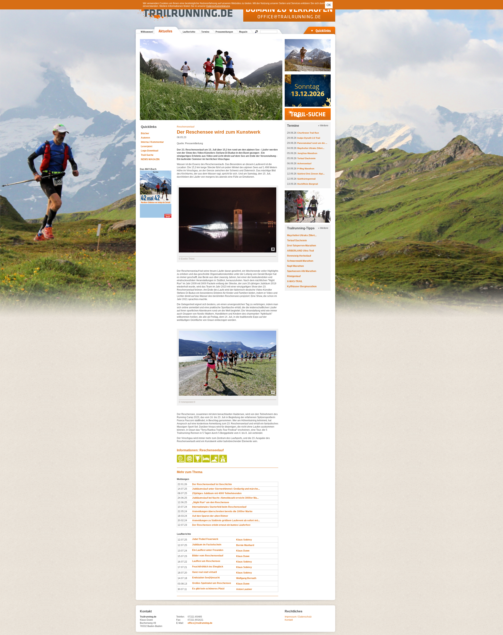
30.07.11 (182, 589)
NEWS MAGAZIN (150, 159)
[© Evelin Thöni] (227, 251)
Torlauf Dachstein (306, 158)
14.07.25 (182, 488)
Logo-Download (149, 150)
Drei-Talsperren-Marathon (301, 245)
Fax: (178, 619)
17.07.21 (182, 567)
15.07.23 (182, 556)
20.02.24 (182, 520)
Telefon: (180, 616)
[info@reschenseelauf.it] (189, 461)
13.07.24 (182, 550)
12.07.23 (182, 525)
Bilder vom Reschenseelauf (207, 555)
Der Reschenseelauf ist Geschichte (212, 484)
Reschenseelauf (185, 126)
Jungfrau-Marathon (307, 153)
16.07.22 (182, 561)
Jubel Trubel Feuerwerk (205, 539)
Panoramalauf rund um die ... (312, 143)
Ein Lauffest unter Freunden (207, 550)
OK (329, 5)
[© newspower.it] (227, 395)
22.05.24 (182, 511)
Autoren (145, 137)
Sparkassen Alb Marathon (301, 271)
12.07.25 (182, 539)
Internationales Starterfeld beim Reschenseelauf (219, 507)
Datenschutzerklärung (218, 6)
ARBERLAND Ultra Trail (300, 250)
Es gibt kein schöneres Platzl (208, 588)
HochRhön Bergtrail (307, 184)
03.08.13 (182, 583)
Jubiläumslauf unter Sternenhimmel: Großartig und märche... (226, 488)
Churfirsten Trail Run (308, 133)
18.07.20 (182, 572)
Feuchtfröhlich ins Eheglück (207, 566)
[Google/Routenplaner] (223, 461)
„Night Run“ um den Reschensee (210, 502)
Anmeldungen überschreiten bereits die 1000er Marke (222, 511)
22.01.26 (182, 484)
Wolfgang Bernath (246, 578)
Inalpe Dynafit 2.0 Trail (308, 138)
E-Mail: (180, 623)
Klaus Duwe (243, 550)
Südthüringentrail (306, 179)
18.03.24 (182, 516)
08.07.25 (182, 493)
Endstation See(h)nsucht (206, 577)
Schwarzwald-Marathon (300, 261)
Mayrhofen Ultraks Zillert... (310, 148)
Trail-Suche (147, 155)
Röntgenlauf (294, 276)
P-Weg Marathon (305, 168)
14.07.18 (182, 578)
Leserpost (146, 146)
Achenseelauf (304, 163)
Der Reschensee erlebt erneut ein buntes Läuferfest (221, 525)
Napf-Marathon (295, 266)
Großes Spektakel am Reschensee (211, 583)
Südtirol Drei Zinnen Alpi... (311, 174)
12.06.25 (182, 502)
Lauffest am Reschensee (206, 561)
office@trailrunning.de (200, 623)
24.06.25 (182, 497)
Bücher (145, 133)
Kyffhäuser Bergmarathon (302, 286)
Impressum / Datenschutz (298, 616)
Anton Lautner (244, 589)
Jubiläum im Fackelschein (206, 544)
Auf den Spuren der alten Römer (210, 516)
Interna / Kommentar (152, 142)
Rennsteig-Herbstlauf (299, 255)
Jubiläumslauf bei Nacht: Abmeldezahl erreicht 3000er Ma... (225, 497)
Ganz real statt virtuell (204, 572)
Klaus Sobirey (244, 539)
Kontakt (289, 619)
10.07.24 (182, 507)
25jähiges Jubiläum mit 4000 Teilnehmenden (216, 493)
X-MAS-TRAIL (294, 281)
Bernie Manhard (245, 545)
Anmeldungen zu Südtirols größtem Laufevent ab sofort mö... (226, 520)
